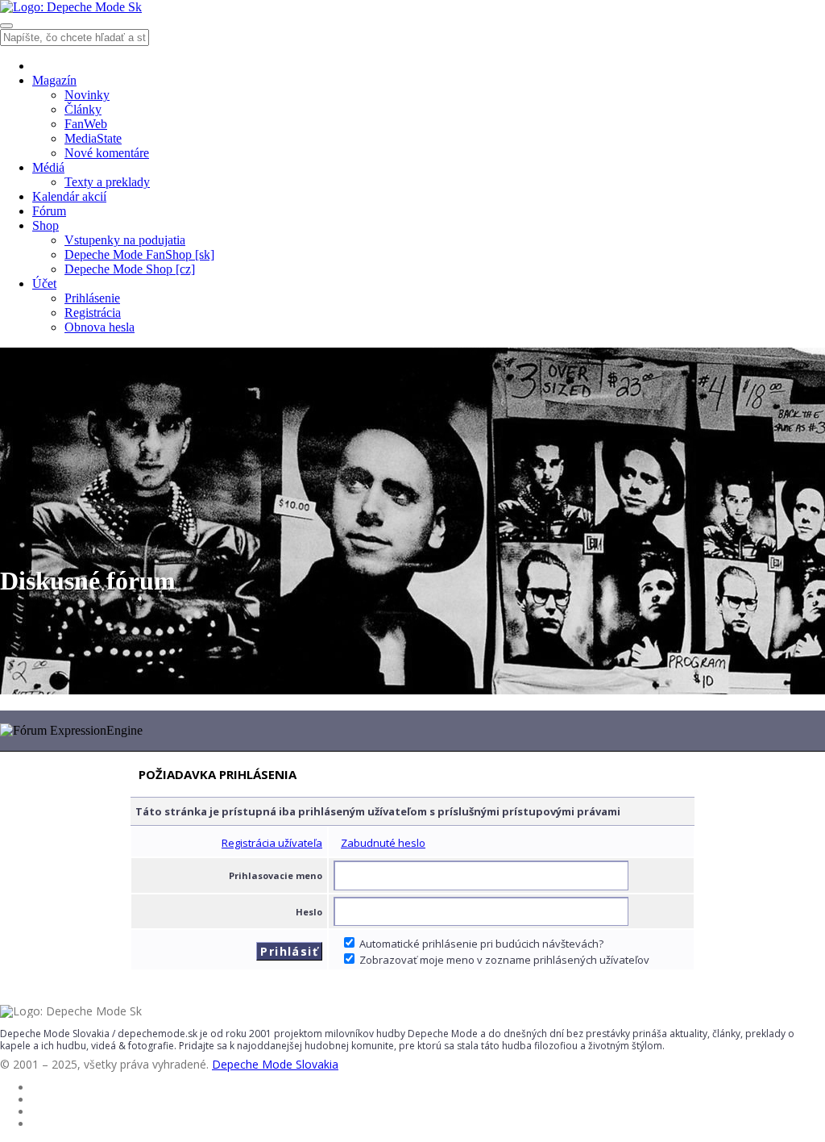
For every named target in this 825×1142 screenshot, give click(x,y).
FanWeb (85, 124)
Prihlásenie (92, 298)
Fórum (49, 211)
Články (83, 109)
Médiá (48, 167)
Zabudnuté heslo (383, 843)
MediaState (93, 138)
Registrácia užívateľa (272, 843)
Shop (45, 225)
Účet (44, 283)
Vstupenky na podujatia (124, 240)
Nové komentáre (106, 153)
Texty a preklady (107, 182)
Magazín (54, 80)
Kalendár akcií (69, 196)
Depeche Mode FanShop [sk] (139, 254)
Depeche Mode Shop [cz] (129, 269)
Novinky (87, 95)
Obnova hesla (99, 327)
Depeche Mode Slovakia (275, 1064)
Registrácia (92, 312)
